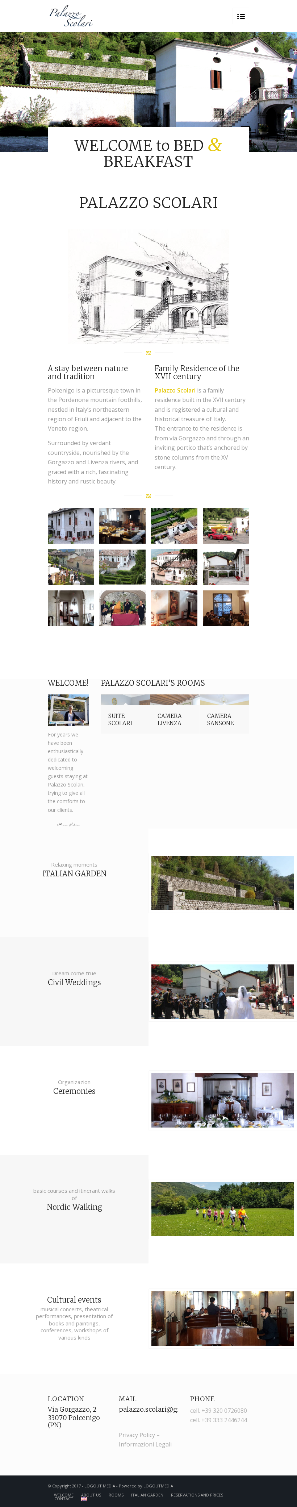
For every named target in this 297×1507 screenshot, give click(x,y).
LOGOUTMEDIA (158, 1486)
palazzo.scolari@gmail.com (163, 1409)
